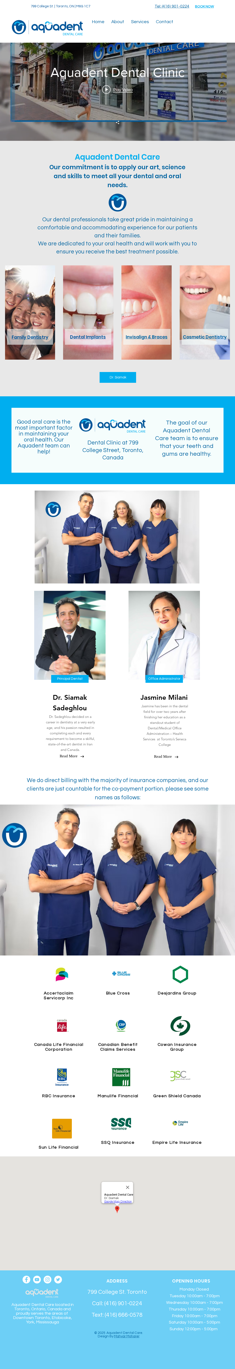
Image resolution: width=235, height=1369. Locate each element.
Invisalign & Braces (147, 337)
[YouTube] (37, 1279)
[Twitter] (58, 1279)
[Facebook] (26, 1279)
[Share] (117, 122)
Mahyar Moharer (127, 1336)
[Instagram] (47, 1279)
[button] (118, 22)
